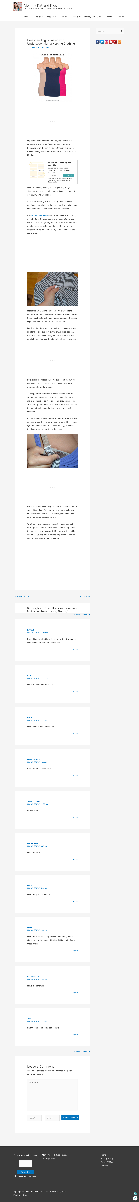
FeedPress (31, 1176)
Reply (75, 649)
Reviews (77, 17)
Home (103, 1155)
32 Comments (33, 47)
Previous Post (22, 596)
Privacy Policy (107, 1158)
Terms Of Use (107, 1162)
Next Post (84, 596)
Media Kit (120, 17)
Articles (26, 17)
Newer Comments (82, 614)
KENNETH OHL (33, 843)
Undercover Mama (39, 215)
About (109, 17)
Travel (38, 17)
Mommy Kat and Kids (40, 5)
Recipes (50, 17)
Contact (104, 1166)
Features (63, 17)
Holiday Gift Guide (92, 17)
